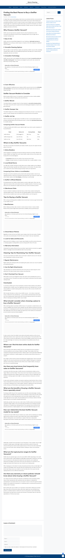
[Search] (59, 12)
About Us (31, 7)
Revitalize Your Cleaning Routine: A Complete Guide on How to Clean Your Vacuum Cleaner (53, 45)
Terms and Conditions (52, 7)
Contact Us (37, 7)
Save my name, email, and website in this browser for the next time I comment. (21, 546)
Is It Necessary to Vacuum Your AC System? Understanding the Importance (53, 50)
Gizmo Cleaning (32, 2)
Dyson (21, 7)
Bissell (10, 7)
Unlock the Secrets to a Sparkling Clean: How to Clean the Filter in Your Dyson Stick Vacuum (53, 26)
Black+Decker (15, 7)
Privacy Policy (43, 7)
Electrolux (26, 7)
